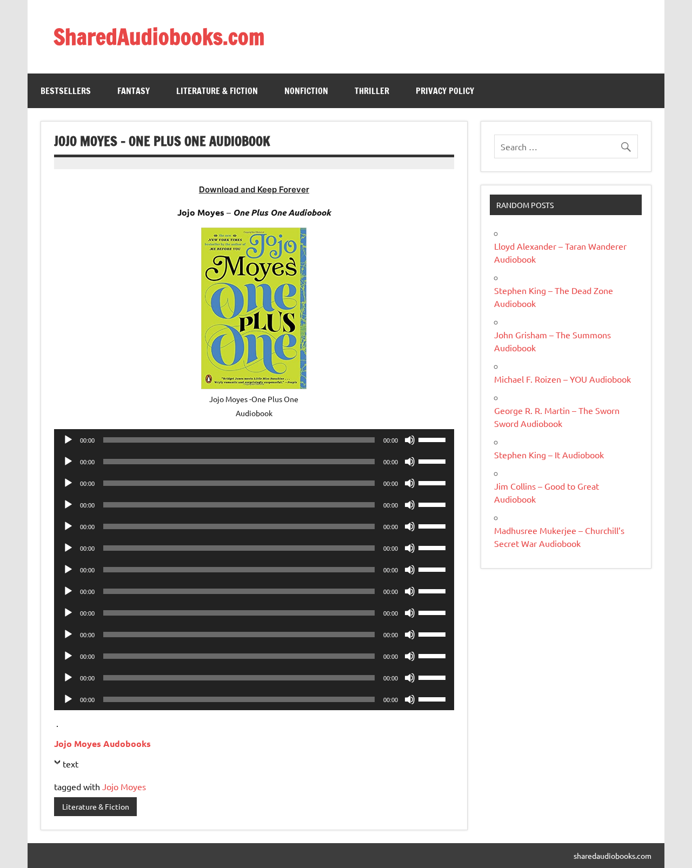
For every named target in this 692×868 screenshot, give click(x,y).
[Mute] (409, 440)
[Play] (68, 440)
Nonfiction (306, 91)
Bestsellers (66, 91)
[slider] (433, 439)
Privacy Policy (445, 91)
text (70, 763)
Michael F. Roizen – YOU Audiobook (562, 378)
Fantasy (133, 91)
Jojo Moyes (124, 786)
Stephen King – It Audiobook (549, 454)
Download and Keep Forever (254, 189)
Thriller (372, 91)
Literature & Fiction (217, 91)
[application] (254, 440)
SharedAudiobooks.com (159, 36)
